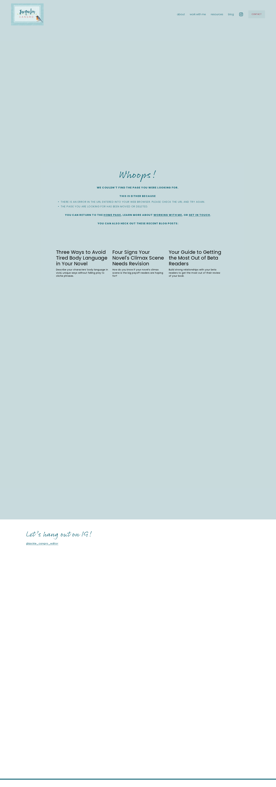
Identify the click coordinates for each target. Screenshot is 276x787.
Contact (257, 14)
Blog (231, 14)
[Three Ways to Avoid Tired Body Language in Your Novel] (82, 244)
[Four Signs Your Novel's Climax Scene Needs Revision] (138, 244)
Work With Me (198, 14)
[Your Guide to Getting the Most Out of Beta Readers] (195, 244)
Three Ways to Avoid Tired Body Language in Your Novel (81, 258)
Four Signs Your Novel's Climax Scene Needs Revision (138, 258)
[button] (216, 237)
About (181, 14)
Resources (217, 14)
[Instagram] (241, 14)
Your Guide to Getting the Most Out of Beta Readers (195, 258)
